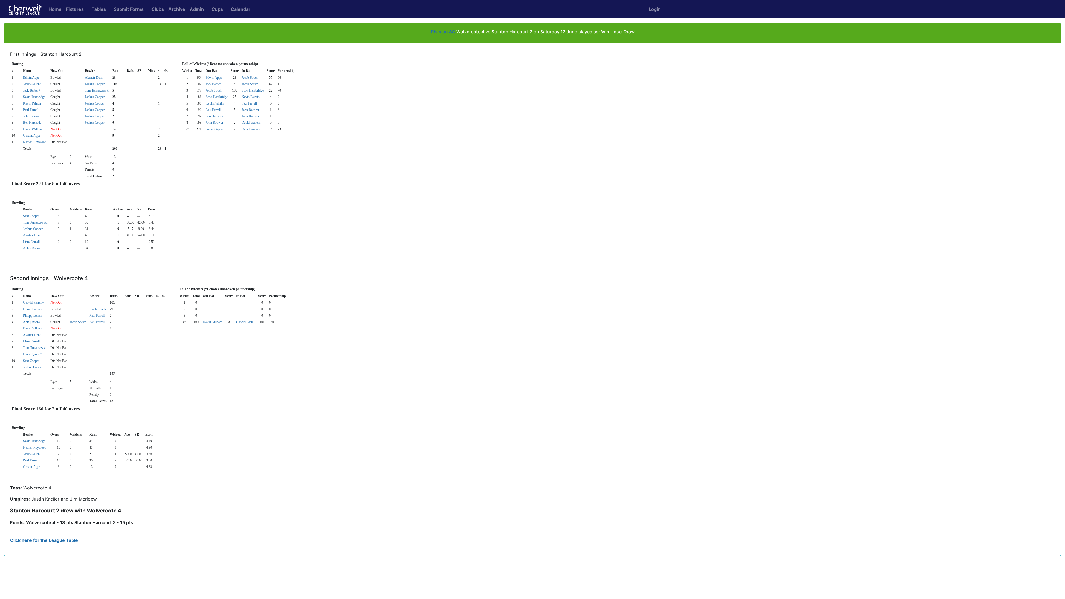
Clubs (157, 9)
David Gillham (212, 322)
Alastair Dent (93, 77)
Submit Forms (129, 9)
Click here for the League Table (44, 540)
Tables (99, 9)
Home (55, 9)
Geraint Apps (214, 129)
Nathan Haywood (34, 142)
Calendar (240, 9)
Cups (217, 9)
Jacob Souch (250, 77)
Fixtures (75, 9)
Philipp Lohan (32, 315)
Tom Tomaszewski (97, 90)
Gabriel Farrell (245, 322)
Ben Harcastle (215, 116)
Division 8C (443, 31)
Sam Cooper (31, 216)
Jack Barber (213, 84)
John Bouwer (250, 109)
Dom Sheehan (32, 309)
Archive (176, 9)
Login (655, 9)
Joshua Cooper (95, 84)
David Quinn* (32, 354)
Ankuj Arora (31, 248)
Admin (197, 9)
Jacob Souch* (32, 84)
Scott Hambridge (253, 90)
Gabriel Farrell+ (33, 302)
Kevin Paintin (251, 96)
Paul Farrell (249, 103)
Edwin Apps (31, 77)
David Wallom (251, 122)
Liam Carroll (31, 241)
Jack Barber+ (31, 90)
